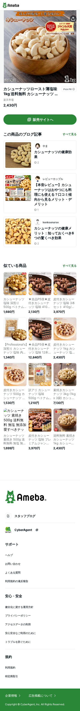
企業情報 (11, 695)
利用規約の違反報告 (16, 581)
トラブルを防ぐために (18, 641)
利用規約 (10, 667)
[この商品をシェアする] (73, 18)
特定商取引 (11, 676)
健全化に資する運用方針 (19, 607)
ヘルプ (9, 555)
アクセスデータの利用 (18, 624)
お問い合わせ (12, 563)
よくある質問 (12, 572)
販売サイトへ (43, 119)
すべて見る (70, 134)
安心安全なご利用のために (20, 633)
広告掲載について (40, 695)
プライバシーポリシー (18, 615)
